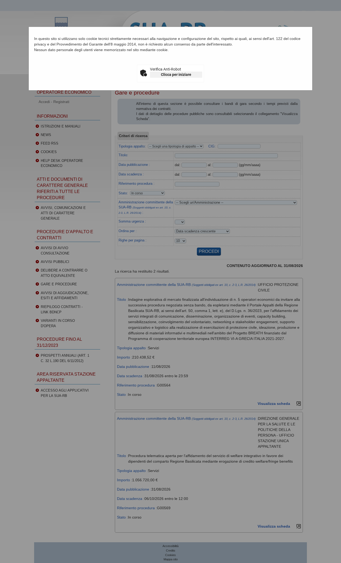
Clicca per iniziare (176, 74)
